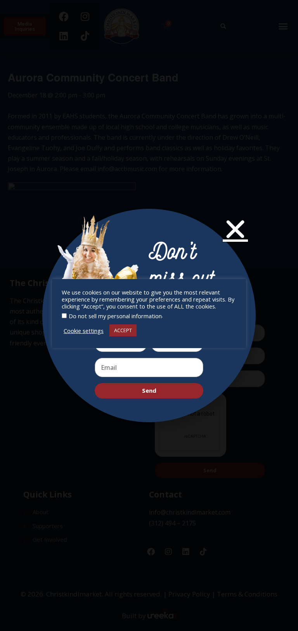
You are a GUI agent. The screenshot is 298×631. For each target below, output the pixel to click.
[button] (235, 229)
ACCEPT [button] (123, 330)
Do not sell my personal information (115, 316)
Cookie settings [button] (84, 330)
